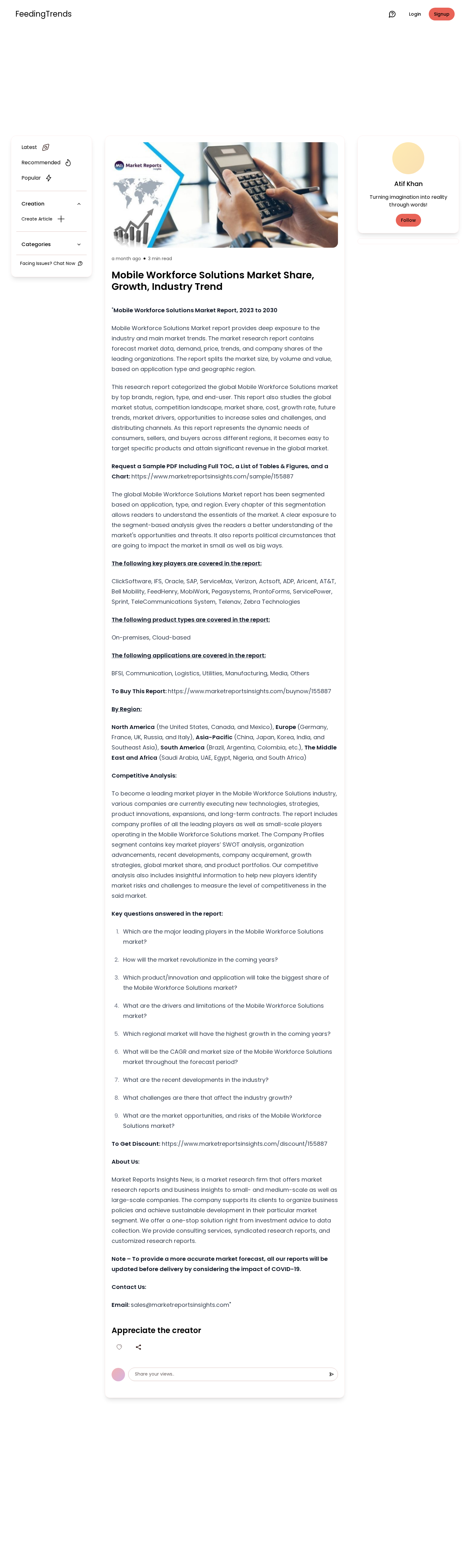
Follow (408, 220)
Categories (36, 244)
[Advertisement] (235, 80)
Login (415, 14)
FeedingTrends (43, 14)
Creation (32, 203)
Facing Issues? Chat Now (47, 263)
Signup (442, 14)
